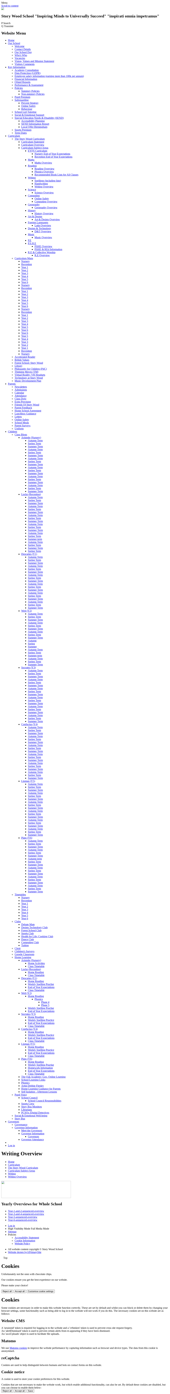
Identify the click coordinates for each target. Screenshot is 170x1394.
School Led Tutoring (25, 112)
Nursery (25, 261)
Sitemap (12, 1231)
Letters (18, 416)
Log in (11, 1145)
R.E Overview (42, 255)
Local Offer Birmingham (34, 126)
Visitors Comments (25, 64)
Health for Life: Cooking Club (37, 936)
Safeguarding (22, 100)
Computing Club (30, 942)
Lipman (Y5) (28, 781)
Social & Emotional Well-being (31, 1115)
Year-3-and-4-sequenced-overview (26, 1214)
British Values (22, 359)
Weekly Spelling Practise (41, 984)
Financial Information (26, 79)
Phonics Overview (44, 171)
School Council (29, 1097)
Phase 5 (45, 1005)
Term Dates (21, 132)
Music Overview (43, 237)
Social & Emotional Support (29, 115)
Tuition (25, 945)
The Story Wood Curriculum (30, 138)
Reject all (7, 1291)
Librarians (26, 1109)
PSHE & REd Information (48, 249)
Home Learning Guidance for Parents (41, 1088)
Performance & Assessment (29, 85)
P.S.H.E (32, 243)
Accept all (20, 1291)
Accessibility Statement (27, 1237)
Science (32, 189)
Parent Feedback (23, 407)
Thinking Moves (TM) (26, 371)
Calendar (19, 392)
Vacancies (20, 58)
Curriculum (14, 135)
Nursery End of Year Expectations (52, 153)
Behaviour (26, 109)
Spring (31, 643)
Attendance (21, 395)
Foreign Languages (38, 222)
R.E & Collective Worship (41, 252)
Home (11, 40)
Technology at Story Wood (29, 377)
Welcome (19, 46)
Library (18, 365)
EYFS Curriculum (37, 150)
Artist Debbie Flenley (32, 1085)
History (32, 210)
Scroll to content (9, 5)
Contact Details (23, 49)
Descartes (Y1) (29, 554)
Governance (21, 1124)
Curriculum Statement (32, 141)
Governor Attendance (32, 1139)
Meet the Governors (31, 1130)
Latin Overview (43, 225)
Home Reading (36, 972)
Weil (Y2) (26, 610)
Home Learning (23, 957)
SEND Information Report (35, 123)
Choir (18, 948)
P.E (29, 240)
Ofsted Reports (22, 82)
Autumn (32, 640)
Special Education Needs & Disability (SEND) (39, 117)
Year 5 (24, 279)
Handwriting (41, 183)
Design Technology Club (34, 927)
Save (30, 1391)
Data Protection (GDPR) (28, 73)
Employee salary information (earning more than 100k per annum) (49, 76)
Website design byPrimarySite (24, 1252)
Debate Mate (28, 924)
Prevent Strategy (30, 103)
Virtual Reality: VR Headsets (30, 374)
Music (31, 234)
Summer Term (35, 446)
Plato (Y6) (26, 837)
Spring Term (34, 443)
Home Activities (36, 963)
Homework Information (40, 1067)
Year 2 (24, 270)
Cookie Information (25, 1240)
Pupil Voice (21, 1094)
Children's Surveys (24, 951)
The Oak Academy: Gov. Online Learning (43, 1076)
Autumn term (35, 858)
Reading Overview (44, 168)
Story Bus (20, 1118)
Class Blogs (21, 434)
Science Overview (44, 192)
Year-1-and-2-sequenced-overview (26, 1211)
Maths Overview (43, 162)
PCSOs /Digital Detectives (35, 1112)
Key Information (16, 67)
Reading (32, 165)
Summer (32, 646)
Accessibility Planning (33, 120)
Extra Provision (23, 401)
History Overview (44, 213)
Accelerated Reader (25, 356)
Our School (14, 43)
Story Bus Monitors (31, 1106)
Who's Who (21, 55)
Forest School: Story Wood (29, 362)
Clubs (18, 921)
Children (12, 431)
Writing (32, 177)
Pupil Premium (22, 97)
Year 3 (24, 273)
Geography (34, 204)
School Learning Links (33, 1079)
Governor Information (26, 1127)
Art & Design (35, 216)
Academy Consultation (27, 70)
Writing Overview (44, 186)
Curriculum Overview (32, 144)
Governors (13, 1121)
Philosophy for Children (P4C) (31, 368)
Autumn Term (35, 440)
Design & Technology (39, 228)
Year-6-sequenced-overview (22, 1220)
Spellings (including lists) (48, 180)
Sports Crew (27, 1103)
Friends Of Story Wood (27, 404)
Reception (26, 264)
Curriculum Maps (24, 258)
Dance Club (27, 939)
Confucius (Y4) (29, 724)
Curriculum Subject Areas (34, 147)
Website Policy (22, 1243)
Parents (12, 383)
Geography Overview (46, 207)
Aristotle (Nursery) (31, 437)
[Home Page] (2, 9)
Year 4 (24, 276)
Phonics (39, 999)
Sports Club (27, 933)
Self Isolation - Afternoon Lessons (39, 1091)
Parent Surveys (22, 425)
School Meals (22, 422)
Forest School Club (31, 930)
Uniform (19, 428)
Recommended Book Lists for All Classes (56, 174)
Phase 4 (45, 1002)
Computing (34, 195)
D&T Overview (43, 231)
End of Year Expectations (41, 987)
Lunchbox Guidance (25, 413)
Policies (19, 88)
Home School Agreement (28, 410)
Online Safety (28, 106)
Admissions (21, 389)
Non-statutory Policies (32, 94)
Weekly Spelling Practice (41, 1020)
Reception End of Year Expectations (53, 156)
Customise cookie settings (40, 1291)
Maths (31, 159)
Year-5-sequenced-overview (22, 1217)
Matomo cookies (18, 1348)
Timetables (20, 894)
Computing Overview (46, 201)
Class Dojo (20, 398)
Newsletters (21, 386)
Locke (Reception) (31, 494)
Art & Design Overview (47, 219)
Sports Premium (23, 129)
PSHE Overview (43, 246)
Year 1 (24, 267)
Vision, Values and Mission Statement (34, 61)
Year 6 (24, 282)
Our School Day (23, 52)
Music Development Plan (28, 380)
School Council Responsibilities (44, 1100)
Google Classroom (24, 954)
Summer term (35, 539)
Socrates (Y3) (28, 667)
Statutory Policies (30, 91)
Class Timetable (36, 966)
